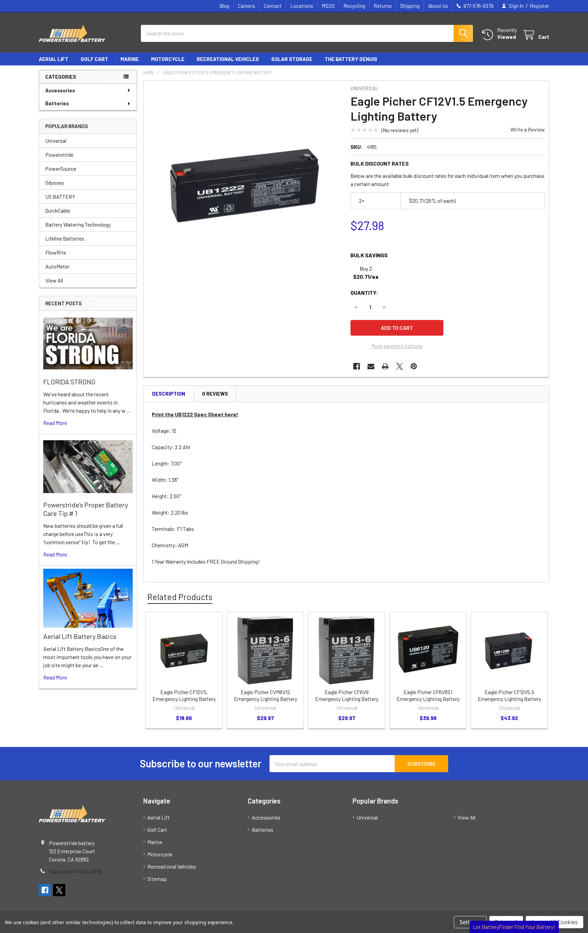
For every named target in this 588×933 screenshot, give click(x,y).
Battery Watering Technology (78, 224)
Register (539, 6)
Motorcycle (167, 59)
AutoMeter (57, 266)
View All (54, 280)
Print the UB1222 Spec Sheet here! (195, 414)
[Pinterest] (414, 366)
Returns (383, 6)
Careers (246, 6)
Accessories (60, 90)
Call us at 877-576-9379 (75, 871)
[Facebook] (356, 366)
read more (55, 422)
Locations (301, 6)
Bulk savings (369, 255)
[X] (399, 366)
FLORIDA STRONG (69, 382)
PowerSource (60, 168)
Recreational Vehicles (228, 59)
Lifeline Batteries (64, 238)
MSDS (328, 6)
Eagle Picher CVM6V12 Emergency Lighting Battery (265, 695)
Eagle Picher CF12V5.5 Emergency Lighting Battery (509, 695)
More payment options (397, 345)
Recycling (354, 6)
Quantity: (364, 292)
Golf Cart (94, 59)
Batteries (57, 103)
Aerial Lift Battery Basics (79, 636)
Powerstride (59, 154)
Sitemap (157, 878)
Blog (224, 6)
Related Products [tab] (179, 597)
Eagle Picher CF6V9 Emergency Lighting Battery (346, 695)
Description (168, 394)
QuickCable (57, 210)
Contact (273, 6)
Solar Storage (291, 59)
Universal (55, 140)
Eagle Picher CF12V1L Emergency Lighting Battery (184, 695)
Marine (129, 59)
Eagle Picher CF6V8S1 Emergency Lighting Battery (428, 695)
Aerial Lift (53, 59)
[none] (245, 182)
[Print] (385, 366)
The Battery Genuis (351, 59)
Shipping (410, 6)
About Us (438, 6)
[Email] (371, 366)
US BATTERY (60, 196)
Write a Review (527, 129)
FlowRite (55, 252)
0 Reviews (215, 394)
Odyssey (54, 182)
